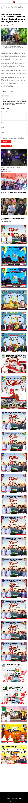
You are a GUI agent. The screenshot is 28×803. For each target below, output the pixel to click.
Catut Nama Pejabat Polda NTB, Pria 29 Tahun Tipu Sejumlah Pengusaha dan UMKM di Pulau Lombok (13, 218)
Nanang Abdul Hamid (7, 24)
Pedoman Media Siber (16, 798)
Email (3, 127)
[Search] (26, 1)
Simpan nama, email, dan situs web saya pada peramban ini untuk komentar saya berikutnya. (13, 138)
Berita (2, 11)
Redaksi (8, 798)
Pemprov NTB (5, 95)
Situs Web (3, 132)
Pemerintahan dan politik (8, 11)
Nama (3, 122)
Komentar (4, 111)
